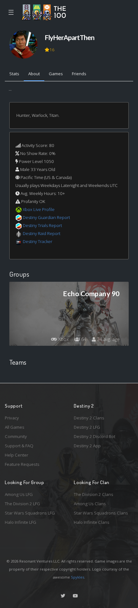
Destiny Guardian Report (46, 217)
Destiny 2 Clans (89, 418)
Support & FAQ (19, 446)
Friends (79, 74)
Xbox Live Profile (39, 209)
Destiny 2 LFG (87, 427)
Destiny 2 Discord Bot (94, 436)
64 (83, 339)
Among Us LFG (19, 494)
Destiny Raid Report (41, 233)
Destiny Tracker (37, 241)
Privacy (12, 418)
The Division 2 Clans (93, 494)
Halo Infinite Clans (91, 522)
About (34, 74)
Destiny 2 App (87, 446)
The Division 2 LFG (22, 504)
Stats (14, 74)
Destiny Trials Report (42, 225)
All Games (14, 427)
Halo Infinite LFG (20, 522)
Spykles (77, 577)
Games (56, 74)
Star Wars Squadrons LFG (30, 513)
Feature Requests (22, 464)
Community (16, 436)
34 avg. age (108, 339)
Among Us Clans (90, 504)
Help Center (16, 455)
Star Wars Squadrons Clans (101, 513)
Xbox (63, 339)
